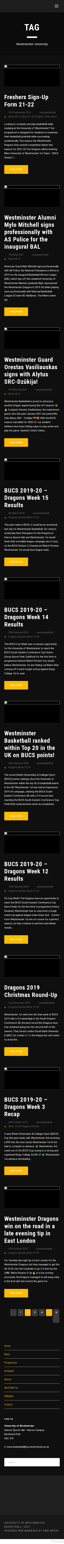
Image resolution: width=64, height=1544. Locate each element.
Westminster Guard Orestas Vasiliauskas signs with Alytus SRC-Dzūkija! (30, 370)
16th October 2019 (18, 1248)
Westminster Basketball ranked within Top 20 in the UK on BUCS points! (29, 744)
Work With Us (11, 1387)
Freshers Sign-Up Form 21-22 (26, 101)
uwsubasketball (47, 112)
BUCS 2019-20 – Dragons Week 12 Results (26, 871)
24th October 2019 (18, 1122)
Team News (51, 116)
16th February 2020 (18, 886)
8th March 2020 (16, 513)
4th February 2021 (17, 389)
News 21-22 (28, 116)
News (7, 1354)
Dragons (39, 116)
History (7, 1379)
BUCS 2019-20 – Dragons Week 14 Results (26, 617)
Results (22, 517)
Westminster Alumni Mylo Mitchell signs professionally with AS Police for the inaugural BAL (30, 232)
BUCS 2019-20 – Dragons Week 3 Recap (25, 1107)
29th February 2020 (18, 632)
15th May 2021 (16, 254)
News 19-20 (33, 517)
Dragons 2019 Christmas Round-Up (30, 991)
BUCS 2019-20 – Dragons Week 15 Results (26, 498)
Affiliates (8, 1396)
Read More (16, 169)
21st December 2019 (19, 1003)
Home (7, 1346)
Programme (10, 1362)
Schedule (9, 1371)
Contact (8, 1404)
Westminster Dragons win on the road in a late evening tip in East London (31, 1229)
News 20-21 (14, 116)
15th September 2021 (19, 112)
